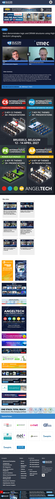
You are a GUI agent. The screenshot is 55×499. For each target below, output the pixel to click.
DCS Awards (33, 471)
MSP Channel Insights (9, 485)
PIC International (34, 466)
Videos (23, 469)
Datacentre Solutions (9, 481)
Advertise (23, 473)
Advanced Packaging (9, 461)
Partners (23, 471)
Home (22, 461)
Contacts (23, 478)
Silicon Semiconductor (9, 475)
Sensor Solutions (8, 473)
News (22, 463)
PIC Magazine (7, 467)
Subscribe (24, 475)
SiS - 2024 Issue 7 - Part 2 (25, 86)
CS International (34, 462)
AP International (34, 460)
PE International (34, 464)
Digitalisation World (8, 483)
